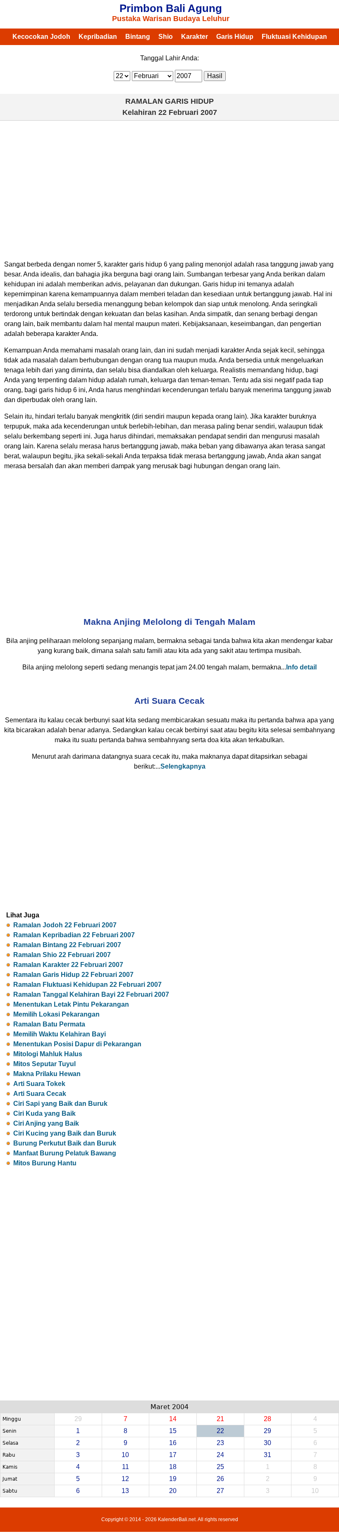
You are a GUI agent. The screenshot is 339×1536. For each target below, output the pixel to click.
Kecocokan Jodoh (41, 36)
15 (173, 1430)
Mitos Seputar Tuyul (44, 1063)
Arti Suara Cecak (39, 1093)
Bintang (137, 36)
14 (173, 1418)
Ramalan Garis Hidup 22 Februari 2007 (73, 974)
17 (173, 1454)
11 (125, 1466)
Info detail (301, 667)
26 (220, 1478)
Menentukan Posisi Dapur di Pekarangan (77, 1044)
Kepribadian (98, 36)
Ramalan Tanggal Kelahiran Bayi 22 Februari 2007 (91, 994)
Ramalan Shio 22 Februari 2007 (62, 954)
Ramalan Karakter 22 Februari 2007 (68, 964)
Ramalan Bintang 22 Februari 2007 (67, 944)
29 (267, 1430)
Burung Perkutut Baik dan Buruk (64, 1143)
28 (267, 1418)
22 (220, 1430)
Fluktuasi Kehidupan (294, 36)
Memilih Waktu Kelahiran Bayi (59, 1034)
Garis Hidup (234, 36)
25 (220, 1466)
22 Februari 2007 (187, 112)
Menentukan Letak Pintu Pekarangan (71, 1004)
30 (267, 1442)
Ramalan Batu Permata (49, 1024)
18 (173, 1466)
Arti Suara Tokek (39, 1083)
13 (125, 1490)
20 (173, 1490)
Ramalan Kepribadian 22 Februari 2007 (74, 934)
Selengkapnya (182, 766)
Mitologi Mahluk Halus (47, 1053)
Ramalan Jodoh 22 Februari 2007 (65, 925)
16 (173, 1442)
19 (173, 1478)
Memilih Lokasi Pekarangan (56, 1014)
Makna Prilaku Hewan (47, 1073)
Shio (165, 36)
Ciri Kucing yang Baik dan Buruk (64, 1133)
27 (220, 1490)
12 (125, 1478)
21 (220, 1418)
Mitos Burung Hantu (44, 1163)
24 (220, 1454)
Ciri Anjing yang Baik (46, 1123)
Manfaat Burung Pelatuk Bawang (64, 1153)
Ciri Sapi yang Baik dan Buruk (60, 1103)
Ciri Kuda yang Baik (44, 1113)
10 (125, 1454)
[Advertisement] (169, 187)
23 (220, 1442)
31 (267, 1454)
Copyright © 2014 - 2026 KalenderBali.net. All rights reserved (169, 1519)
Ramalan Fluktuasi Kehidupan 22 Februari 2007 (87, 984)
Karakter (194, 36)
